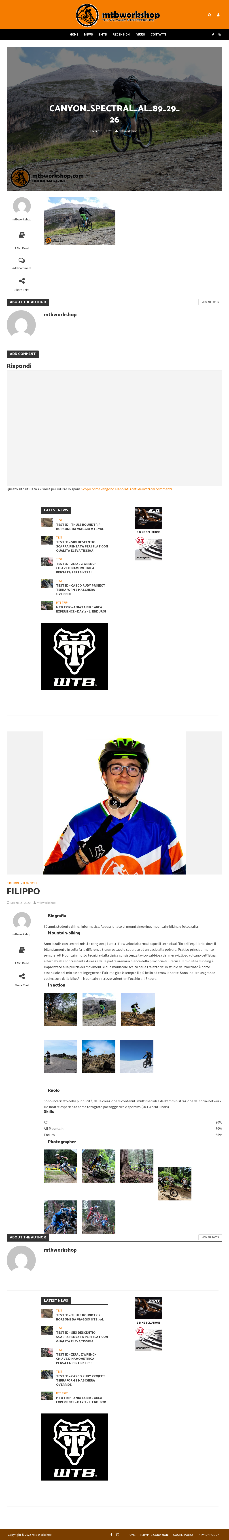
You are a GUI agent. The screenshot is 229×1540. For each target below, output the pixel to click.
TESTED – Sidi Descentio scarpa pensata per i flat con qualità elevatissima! (82, 546)
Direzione (13, 883)
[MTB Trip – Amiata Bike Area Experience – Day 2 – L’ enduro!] (47, 605)
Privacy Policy (208, 1535)
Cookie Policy (183, 1535)
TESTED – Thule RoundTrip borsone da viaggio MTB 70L (80, 527)
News (88, 34)
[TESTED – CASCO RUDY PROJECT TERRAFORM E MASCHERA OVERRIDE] (47, 583)
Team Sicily (30, 883)
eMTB (103, 34)
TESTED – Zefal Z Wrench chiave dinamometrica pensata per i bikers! (76, 568)
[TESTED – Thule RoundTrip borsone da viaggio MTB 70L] (47, 522)
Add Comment (21, 268)
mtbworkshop (128, 131)
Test (59, 520)
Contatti (158, 34)
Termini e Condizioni (154, 1535)
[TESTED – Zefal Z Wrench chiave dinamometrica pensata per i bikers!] (47, 561)
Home (74, 34)
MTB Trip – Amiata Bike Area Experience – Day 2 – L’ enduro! (81, 609)
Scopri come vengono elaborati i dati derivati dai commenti (126, 489)
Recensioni (122, 34)
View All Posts (210, 302)
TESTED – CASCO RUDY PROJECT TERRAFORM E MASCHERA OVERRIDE (80, 590)
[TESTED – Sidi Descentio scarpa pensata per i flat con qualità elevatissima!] (47, 540)
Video (140, 34)
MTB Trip (62, 602)
